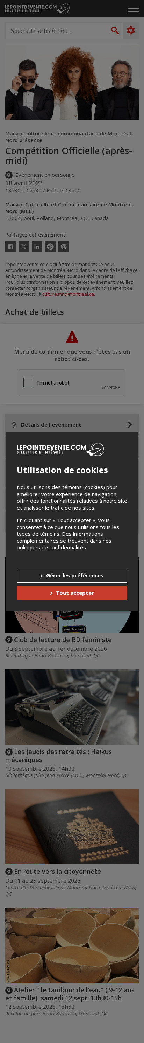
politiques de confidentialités (51, 547)
